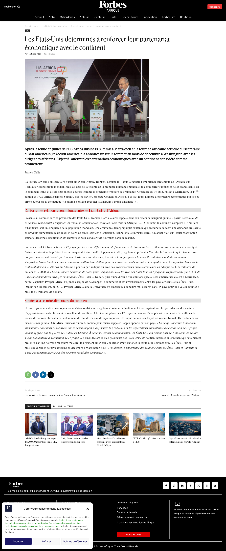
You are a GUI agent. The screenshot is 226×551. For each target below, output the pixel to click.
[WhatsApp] (28, 374)
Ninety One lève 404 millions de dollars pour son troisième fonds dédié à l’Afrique (111, 441)
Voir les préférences (75, 541)
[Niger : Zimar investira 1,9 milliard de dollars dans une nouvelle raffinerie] (185, 424)
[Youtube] (215, 485)
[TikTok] (190, 485)
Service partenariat (127, 512)
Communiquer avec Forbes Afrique (135, 522)
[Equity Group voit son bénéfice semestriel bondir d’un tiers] (77, 424)
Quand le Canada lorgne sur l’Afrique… (181, 395)
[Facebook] (35, 374)
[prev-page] (27, 452)
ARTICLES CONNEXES (38, 406)
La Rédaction (34, 54)
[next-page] (32, 452)
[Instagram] (174, 485)
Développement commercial (132, 517)
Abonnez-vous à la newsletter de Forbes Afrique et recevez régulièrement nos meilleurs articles (196, 513)
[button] (87, 508)
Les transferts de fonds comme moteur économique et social (55, 395)
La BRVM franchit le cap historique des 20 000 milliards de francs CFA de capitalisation (41, 441)
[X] (50, 374)
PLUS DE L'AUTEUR (63, 406)
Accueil (28, 26)
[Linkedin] (43, 374)
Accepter (18, 541)
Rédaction (122, 507)
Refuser (46, 541)
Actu (36, 26)
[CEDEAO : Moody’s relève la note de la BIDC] (149, 424)
